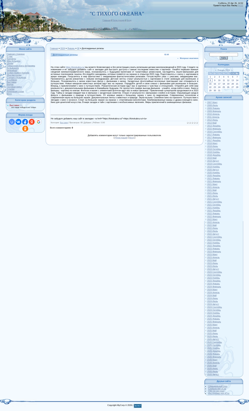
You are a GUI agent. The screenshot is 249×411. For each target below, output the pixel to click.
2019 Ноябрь (213, 167)
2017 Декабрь (214, 140)
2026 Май (212, 365)
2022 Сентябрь (214, 237)
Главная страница (16, 54)
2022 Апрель (213, 222)
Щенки (10, 63)
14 (237, 80)
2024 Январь (213, 284)
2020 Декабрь (214, 175)
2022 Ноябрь (213, 243)
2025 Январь (213, 319)
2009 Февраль (214, 111)
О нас (10, 56)
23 (215, 87)
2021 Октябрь (214, 205)
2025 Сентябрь (214, 342)
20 (232, 84)
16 (215, 84)
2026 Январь (213, 354)
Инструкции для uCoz (219, 393)
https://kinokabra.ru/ (75, 67)
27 (232, 87)
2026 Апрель (213, 362)
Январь (71, 48)
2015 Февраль (214, 129)
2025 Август (213, 339)
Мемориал (12, 70)
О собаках (12, 80)
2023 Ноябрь (213, 278)
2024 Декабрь (214, 316)
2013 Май (212, 123)
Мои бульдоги (13, 61)
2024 (62, 48)
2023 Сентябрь (214, 272)
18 (224, 84)
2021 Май (212, 190)
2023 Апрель (213, 257)
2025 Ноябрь (213, 348)
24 (219, 87)
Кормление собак (15, 91)
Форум (10, 84)
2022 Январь (213, 213)
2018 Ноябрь (213, 152)
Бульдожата (13, 68)
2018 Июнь (212, 146)
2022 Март (212, 219)
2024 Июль (212, 301)
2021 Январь (213, 178)
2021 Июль (212, 196)
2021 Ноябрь (213, 207)
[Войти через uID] (12, 122)
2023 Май (212, 260)
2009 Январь (213, 108)
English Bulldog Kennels (18, 73)
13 (232, 80)
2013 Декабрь (214, 126)
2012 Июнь (212, 120)
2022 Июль (212, 231)
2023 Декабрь (214, 281)
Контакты (11, 59)
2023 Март (212, 254)
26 (228, 87)
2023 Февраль (214, 251)
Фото (9, 94)
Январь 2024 (223, 70)
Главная (106, 20)
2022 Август (213, 234)
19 (228, 84)
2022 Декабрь (214, 245)
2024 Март (212, 289)
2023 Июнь (212, 263)
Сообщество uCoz (217, 388)
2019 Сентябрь (214, 164)
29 (210, 90)
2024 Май (212, 295)
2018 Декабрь (214, 155)
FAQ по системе (216, 391)
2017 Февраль (214, 137)
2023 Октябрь (214, 275)
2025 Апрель (213, 327)
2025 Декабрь (214, 351)
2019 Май (212, 158)
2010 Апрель (213, 114)
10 (219, 80)
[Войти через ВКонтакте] (18, 122)
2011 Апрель (213, 117)
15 (210, 84)
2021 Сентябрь (214, 202)
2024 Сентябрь (214, 307)
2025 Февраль (214, 322)
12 (228, 80)
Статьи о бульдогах (16, 77)
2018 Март (212, 143)
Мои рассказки (14, 75)
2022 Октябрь (214, 240)
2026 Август (213, 374)
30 (215, 90)
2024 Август (213, 304)
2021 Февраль (214, 181)
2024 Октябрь (214, 310)
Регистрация (118, 20)
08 (78, 48)
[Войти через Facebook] (25, 122)
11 (224, 80)
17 (219, 84)
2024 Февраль (214, 286)
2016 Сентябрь (214, 131)
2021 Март (212, 184)
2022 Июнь (212, 228)
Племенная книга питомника (21, 66)
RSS (241, 5)
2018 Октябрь (214, 149)
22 (210, 87)
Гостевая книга (14, 87)
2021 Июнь (212, 193)
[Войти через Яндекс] (32, 122)
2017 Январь (213, 134)
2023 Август (213, 269)
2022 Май (212, 225)
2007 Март (212, 102)
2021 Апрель (213, 187)
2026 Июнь (212, 368)
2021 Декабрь (214, 210)
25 (224, 87)
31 (219, 90)
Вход (128, 20)
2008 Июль (212, 105)
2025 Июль (212, 336)
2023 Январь (213, 248)
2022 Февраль (214, 216)
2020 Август (213, 169)
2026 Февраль (214, 357)
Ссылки (10, 89)
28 (237, 87)
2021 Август (213, 199)
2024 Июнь (212, 298)
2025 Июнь (212, 333)
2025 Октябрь (214, 345)
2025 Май (212, 330)
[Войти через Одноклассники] (25, 129)
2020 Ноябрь (213, 172)
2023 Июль (212, 266)
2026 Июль (212, 371)
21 (237, 84)
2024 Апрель (213, 292)
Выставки (11, 82)
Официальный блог (217, 386)
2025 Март (212, 324)
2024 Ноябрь (213, 313)
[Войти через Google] (38, 122)
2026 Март (212, 360)
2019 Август (213, 161)
